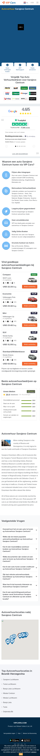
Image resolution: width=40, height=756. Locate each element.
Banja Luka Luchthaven (11, 689)
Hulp (19, 733)
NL (27, 3)
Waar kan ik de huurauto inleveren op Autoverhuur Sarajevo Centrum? (17, 585)
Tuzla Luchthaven (9, 684)
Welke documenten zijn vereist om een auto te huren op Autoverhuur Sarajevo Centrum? (18, 559)
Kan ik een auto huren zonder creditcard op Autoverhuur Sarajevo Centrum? (18, 568)
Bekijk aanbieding (29, 286)
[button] (12, 641)
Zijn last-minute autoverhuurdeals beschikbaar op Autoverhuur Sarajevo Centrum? (17, 576)
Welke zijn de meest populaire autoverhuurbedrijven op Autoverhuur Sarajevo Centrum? (18, 539)
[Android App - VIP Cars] (14, 740)
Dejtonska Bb (8, 711)
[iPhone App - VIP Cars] (26, 740)
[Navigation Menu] (37, 2)
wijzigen (33, 752)
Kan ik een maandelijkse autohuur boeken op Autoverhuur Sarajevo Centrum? (16, 549)
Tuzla (5, 707)
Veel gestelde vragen (9, 733)
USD (32, 2)
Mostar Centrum (9, 693)
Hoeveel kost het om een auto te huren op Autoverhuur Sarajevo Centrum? (18, 530)
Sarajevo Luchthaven (11, 679)
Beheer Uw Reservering (30, 733)
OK (21, 754)
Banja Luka (7, 702)
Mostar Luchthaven (10, 698)
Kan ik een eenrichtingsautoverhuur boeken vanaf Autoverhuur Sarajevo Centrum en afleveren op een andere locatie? (17, 595)
